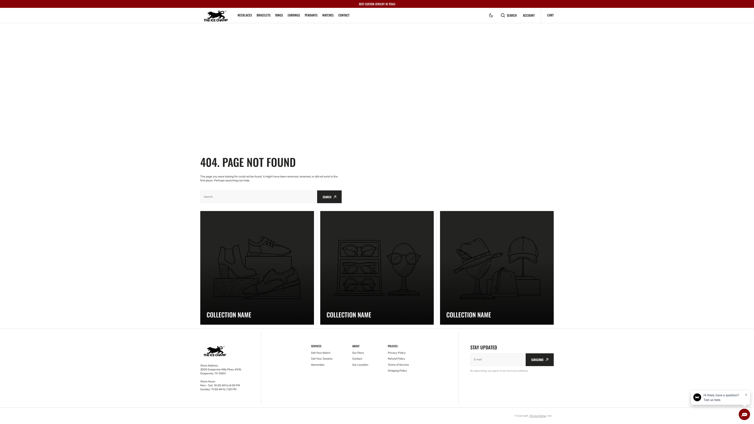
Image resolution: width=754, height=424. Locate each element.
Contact (344, 15)
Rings (279, 15)
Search (512, 15)
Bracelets (264, 15)
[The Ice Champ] (216, 15)
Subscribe (537, 359)
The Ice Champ (537, 415)
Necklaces (245, 15)
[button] (491, 15)
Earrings (294, 15)
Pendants (311, 15)
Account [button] (529, 15)
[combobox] (258, 196)
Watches (328, 15)
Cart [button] (550, 15)
